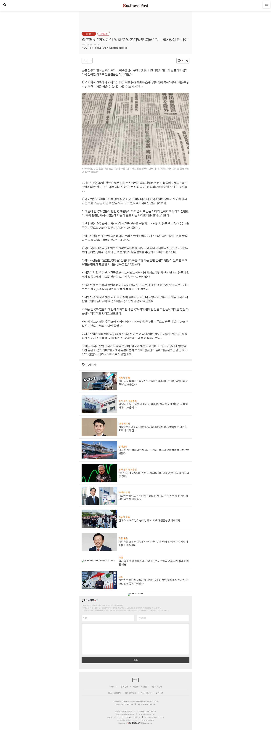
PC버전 (135, 680)
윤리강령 (124, 687)
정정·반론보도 (130, 693)
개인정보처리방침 (139, 687)
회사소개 (113, 687)
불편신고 (159, 693)
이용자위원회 (156, 687)
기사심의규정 (146, 693)
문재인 (92, 252)
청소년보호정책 (114, 693)
